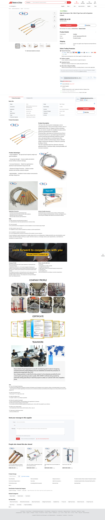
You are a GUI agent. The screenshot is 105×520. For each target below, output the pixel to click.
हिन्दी (69, 512)
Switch (22, 8)
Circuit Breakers (12, 478)
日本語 (66, 512)
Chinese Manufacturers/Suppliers (38, 511)
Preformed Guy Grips (13, 483)
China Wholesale (47, 511)
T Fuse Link (63, 501)
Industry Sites (60, 511)
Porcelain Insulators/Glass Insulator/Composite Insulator (85, 478)
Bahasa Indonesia (86, 512)
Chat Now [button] (88, 25)
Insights (83, 511)
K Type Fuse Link (89, 501)
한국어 (62, 512)
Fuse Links (33, 481)
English (24, 512)
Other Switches (26, 8)
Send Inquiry (68, 25)
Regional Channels (67, 511)
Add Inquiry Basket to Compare (33, 50)
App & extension (81, 6)
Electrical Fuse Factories (24, 501)
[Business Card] (94, 103)
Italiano (46, 512)
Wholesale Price (54, 511)
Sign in (95, 3)
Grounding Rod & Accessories (36, 483)
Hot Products (23, 511)
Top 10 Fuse (12, 504)
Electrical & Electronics (15, 8)
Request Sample (82, 28)
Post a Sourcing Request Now (42, 438)
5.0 (81, 100)
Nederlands (55, 512)
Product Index (73, 511)
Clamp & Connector (56, 478)
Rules (95, 6)
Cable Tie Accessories (56, 481)
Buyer (68, 6)
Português (32, 512)
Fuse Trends (19, 504)
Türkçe (76, 512)
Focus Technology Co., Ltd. (44, 515)
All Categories (13, 6)
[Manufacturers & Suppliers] (15, 2)
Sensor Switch (12, 496)
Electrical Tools (55, 483)
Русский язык (41, 512)
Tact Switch (28, 496)
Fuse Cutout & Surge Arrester (14, 481)
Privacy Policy (70, 515)
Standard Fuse (56, 501)
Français (36, 512)
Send (18, 438)
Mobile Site (79, 511)
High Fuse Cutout (71, 501)
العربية (59, 512)
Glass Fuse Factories (36, 501)
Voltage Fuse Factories (46, 501)
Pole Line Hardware (34, 478)
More (10, 506)
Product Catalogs (25, 476)
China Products (28, 511)
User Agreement (59, 515)
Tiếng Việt (80, 512)
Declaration (65, 515)
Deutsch (50, 512)
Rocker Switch (20, 496)
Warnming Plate (77, 483)
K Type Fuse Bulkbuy (28, 504)
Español (28, 512)
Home (10, 8)
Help (74, 6)
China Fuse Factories (14, 501)
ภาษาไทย (72, 512)
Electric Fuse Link (80, 501)
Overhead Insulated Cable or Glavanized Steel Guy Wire (84, 481)
